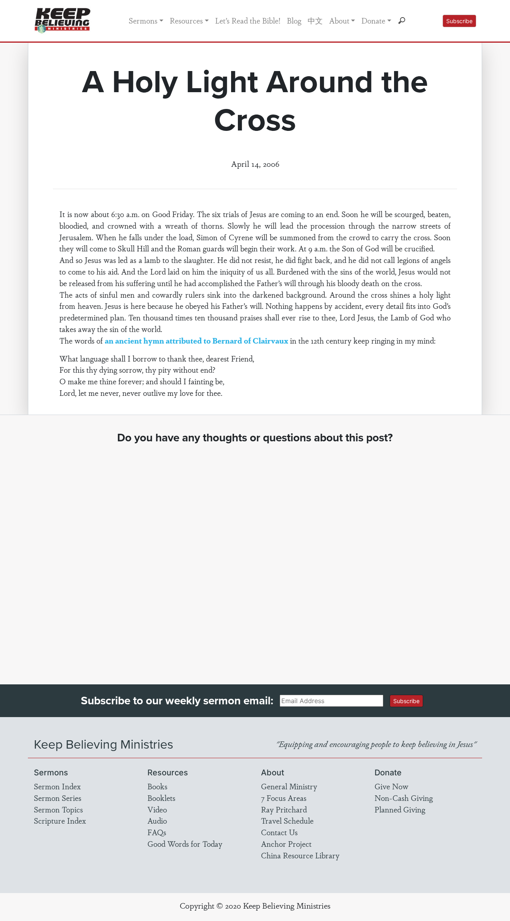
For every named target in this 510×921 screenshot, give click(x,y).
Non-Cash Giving (404, 797)
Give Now (391, 786)
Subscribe (459, 21)
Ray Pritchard (284, 809)
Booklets (161, 797)
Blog (294, 20)
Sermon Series (57, 797)
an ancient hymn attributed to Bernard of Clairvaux (196, 340)
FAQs (156, 832)
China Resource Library (300, 855)
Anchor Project (286, 843)
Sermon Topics (58, 809)
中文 (315, 20)
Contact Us (279, 832)
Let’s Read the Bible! (247, 20)
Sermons (143, 20)
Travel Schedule (287, 820)
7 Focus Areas (283, 797)
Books (157, 786)
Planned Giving (400, 809)
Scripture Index (60, 820)
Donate (373, 20)
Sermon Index (57, 786)
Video (157, 809)
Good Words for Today (184, 843)
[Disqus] (255, 556)
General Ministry (289, 786)
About (339, 20)
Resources (186, 20)
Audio (157, 820)
